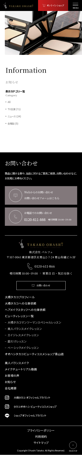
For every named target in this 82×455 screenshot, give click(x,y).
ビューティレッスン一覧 (19, 316)
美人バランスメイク (17, 363)
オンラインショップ (55, 5)
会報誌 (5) (13, 123)
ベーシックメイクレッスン (23, 347)
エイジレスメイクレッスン (23, 335)
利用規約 (41, 436)
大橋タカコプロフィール (20, 297)
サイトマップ (41, 442)
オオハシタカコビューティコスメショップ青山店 (34, 354)
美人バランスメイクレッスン (25, 328)
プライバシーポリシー (41, 430)
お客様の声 (12, 375)
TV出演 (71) (14, 109)
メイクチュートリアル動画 (21, 369)
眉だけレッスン (17, 341)
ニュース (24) (14, 116)
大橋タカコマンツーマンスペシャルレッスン (34, 322)
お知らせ (10, 382)
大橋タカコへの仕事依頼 (20, 303)
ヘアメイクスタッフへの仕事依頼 (25, 309)
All (9, 102)
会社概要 (11, 388)
